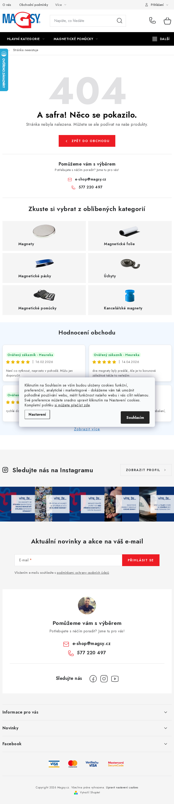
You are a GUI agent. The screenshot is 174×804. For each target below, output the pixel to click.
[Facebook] (93, 678)
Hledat (119, 21)
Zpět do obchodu (91, 141)
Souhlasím (135, 417)
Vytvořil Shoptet (90, 792)
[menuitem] (25, 39)
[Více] (161, 39)
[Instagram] (104, 678)
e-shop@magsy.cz (90, 179)
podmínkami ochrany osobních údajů (83, 572)
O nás (6, 4)
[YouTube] (114, 678)
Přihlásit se (141, 560)
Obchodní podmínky (33, 4)
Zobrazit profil (143, 470)
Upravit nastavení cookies (122, 787)
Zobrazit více (87, 429)
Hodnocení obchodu (87, 332)
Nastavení (37, 414)
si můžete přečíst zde (72, 405)
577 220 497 (153, 21)
